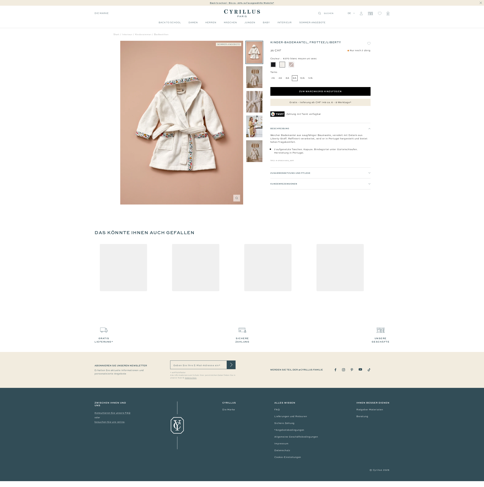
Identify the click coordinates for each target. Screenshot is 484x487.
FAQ (277, 409)
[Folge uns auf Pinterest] (352, 369)
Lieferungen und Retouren (290, 416)
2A (273, 77)
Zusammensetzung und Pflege (290, 173)
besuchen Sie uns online (109, 422)
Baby (266, 22)
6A (287, 77)
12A (310, 77)
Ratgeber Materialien (369, 409)
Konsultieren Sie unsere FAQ (112, 412)
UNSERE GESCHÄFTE (381, 340)
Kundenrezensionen (283, 184)
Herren (210, 22)
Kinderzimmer (143, 34)
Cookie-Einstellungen (287, 457)
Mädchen (230, 22)
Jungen (249, 22)
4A (280, 77)
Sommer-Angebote (312, 22)
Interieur (284, 22)
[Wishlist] (380, 13)
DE (349, 13)
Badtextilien (161, 34)
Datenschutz (282, 450)
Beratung (362, 416)
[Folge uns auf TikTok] (369, 369)
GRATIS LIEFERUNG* (104, 340)
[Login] (361, 13)
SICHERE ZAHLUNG (242, 340)
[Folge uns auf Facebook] (335, 369)
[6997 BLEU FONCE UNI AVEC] (273, 64)
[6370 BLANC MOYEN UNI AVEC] (282, 64)
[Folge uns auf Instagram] (343, 369)
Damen (193, 22)
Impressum (281, 443)
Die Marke (228, 409)
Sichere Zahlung (284, 423)
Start (116, 34)
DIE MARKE (102, 13)
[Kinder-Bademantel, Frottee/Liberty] (254, 52)
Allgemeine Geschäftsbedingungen (296, 436)
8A (294, 77)
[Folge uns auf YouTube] (360, 369)
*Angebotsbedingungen (289, 429)
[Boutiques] (370, 13)
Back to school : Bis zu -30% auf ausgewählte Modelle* (242, 3)
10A (302, 77)
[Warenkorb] (387, 13)
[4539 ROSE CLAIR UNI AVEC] (291, 64)
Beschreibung (279, 128)
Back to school (170, 22)
